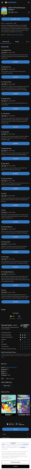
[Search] (29, 2)
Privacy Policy (25, 444)
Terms (3, 444)
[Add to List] (29, 12)
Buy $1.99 (15, 62)
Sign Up (15, 429)
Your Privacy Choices (15, 462)
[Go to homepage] (11, 2)
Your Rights (22, 447)
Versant (13, 442)
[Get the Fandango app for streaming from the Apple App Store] (10, 424)
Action (7, 367)
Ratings (17, 41)
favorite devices (18, 34)
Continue (15, 466)
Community (12, 318)
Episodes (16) (5, 41)
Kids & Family (13, 367)
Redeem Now (6, 385)
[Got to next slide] (29, 405)
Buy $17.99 (18, 19)
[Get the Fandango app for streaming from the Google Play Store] (20, 424)
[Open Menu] (2, 2)
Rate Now (19, 318)
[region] (15, 453)
